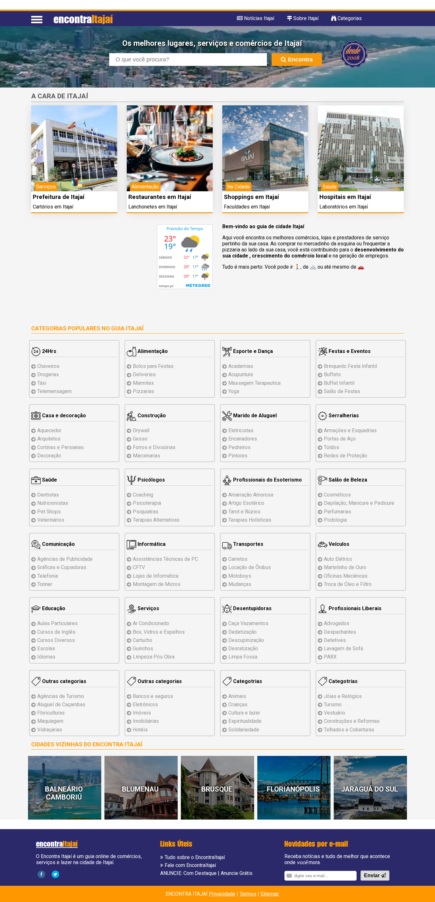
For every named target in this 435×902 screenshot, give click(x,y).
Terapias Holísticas (249, 520)
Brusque (216, 789)
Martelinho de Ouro (345, 567)
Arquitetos (49, 439)
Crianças (237, 704)
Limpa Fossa (242, 657)
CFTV (139, 567)
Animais (237, 696)
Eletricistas (240, 430)
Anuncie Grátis (237, 873)
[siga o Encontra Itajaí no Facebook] (41, 874)
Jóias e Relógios (343, 696)
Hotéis (140, 730)
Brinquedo (350, 366)
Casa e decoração (63, 415)
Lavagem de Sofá (343, 648)
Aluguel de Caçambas (61, 704)
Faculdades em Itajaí (247, 207)
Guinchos (143, 648)
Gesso (140, 439)
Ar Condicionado (151, 623)
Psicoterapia (147, 503)
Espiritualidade (244, 721)
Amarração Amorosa (250, 495)
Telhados (349, 730)
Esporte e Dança (252, 351)
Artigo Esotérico (246, 503)
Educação (53, 608)
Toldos (331, 447)
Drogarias (48, 374)
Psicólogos (150, 480)
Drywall (141, 430)
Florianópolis (293, 789)
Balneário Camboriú (64, 793)
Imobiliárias (146, 721)
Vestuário (334, 713)
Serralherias (343, 415)
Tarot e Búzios (244, 512)
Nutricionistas (52, 503)
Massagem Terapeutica (254, 383)
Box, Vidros (159, 632)
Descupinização (246, 640)
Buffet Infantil (339, 383)
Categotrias (247, 681)
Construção (151, 415)
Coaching (143, 495)
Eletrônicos (145, 704)
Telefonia (47, 576)
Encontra (299, 59)
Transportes (247, 544)
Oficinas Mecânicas (345, 576)
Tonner (44, 584)
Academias (240, 366)
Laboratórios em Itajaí (343, 207)
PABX (330, 657)
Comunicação (58, 544)
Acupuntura (240, 374)
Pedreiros (239, 447)
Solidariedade (243, 730)
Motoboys (239, 576)
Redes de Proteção (345, 456)
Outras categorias (63, 681)
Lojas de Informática (155, 576)
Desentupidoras (252, 608)
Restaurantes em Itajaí (159, 197)
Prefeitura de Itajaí (58, 197)
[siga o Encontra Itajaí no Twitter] (55, 874)
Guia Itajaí (127, 328)
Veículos (338, 544)
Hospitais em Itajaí (345, 197)
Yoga (233, 391)
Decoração (49, 456)
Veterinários (50, 520)
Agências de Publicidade (65, 559)
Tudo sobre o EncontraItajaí (195, 857)
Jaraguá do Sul (369, 789)
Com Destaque (200, 873)
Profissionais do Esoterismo (267, 480)
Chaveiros (48, 366)
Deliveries (144, 374)
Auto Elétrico (338, 559)
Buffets (332, 374)
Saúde (49, 480)
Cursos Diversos (56, 640)
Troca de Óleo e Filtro (348, 584)
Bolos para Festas (153, 366)
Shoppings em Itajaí (251, 197)
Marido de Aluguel (254, 415)
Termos (247, 894)
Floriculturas (51, 713)
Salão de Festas (342, 391)
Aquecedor (49, 430)
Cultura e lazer (244, 713)
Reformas (352, 721)
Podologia (335, 520)
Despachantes (340, 632)
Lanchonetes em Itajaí (152, 207)
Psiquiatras (145, 512)
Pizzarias (143, 391)
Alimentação (152, 351)
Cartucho (142, 640)
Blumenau (140, 789)
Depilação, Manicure (359, 503)
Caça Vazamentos (248, 623)
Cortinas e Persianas (60, 447)
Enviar (372, 875)
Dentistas (48, 495)
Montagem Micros (157, 584)
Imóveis (142, 713)
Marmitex (143, 383)
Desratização (243, 648)
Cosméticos (337, 495)
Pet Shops (49, 512)
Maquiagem (50, 721)
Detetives (335, 640)
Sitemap (269, 894)
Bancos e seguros (153, 696)
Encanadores (242, 439)
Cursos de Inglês (56, 632)
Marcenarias (146, 456)
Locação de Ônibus (249, 567)
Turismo (333, 704)
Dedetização (242, 632)
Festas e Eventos (349, 351)
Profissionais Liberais (354, 608)
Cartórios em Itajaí (53, 207)
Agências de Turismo (60, 696)
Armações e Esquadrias (350, 430)
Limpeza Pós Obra (154, 657)
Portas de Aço (340, 439)
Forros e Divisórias (154, 447)
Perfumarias (337, 512)
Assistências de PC (165, 559)
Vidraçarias (49, 730)
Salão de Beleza (347, 480)
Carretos (237, 559)
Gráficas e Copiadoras (61, 567)
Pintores (237, 456)
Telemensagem (54, 391)
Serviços (147, 608)
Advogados (336, 623)
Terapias (156, 520)
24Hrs (48, 351)
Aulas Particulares (57, 623)
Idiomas (46, 657)
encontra (83, 18)
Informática (151, 544)
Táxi (41, 383)
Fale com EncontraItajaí (190, 865)
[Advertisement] (84, 269)
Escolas (46, 648)
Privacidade (222, 894)
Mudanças (239, 584)
